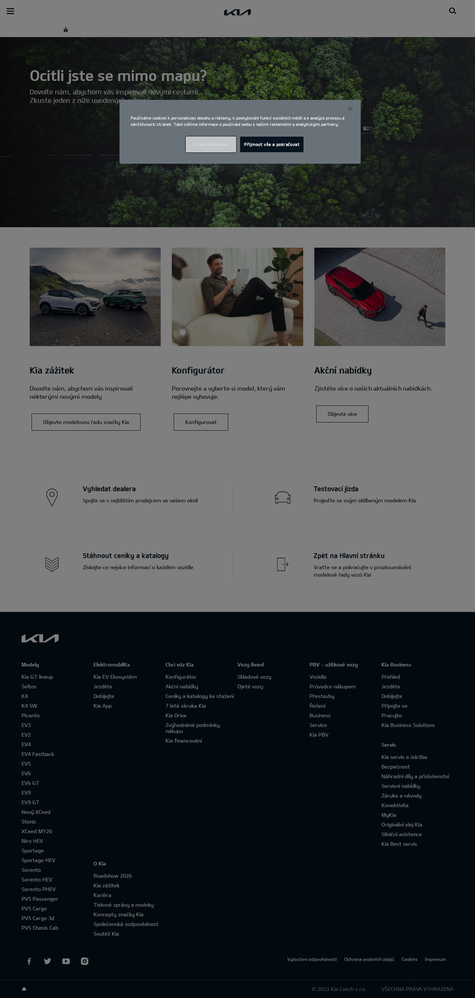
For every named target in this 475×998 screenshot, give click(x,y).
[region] (240, 132)
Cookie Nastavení (211, 144)
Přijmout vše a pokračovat (271, 144)
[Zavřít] (350, 109)
